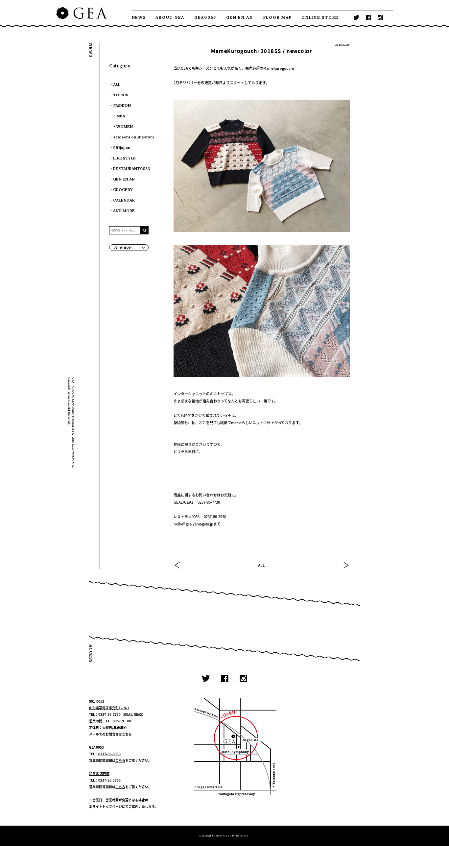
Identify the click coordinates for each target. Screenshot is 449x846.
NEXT (346, 565)
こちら (127, 734)
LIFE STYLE (124, 158)
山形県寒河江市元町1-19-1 (109, 707)
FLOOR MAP (277, 17)
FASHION (122, 106)
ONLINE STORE (320, 17)
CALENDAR (124, 200)
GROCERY (123, 190)
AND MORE (124, 211)
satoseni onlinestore (133, 137)
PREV (177, 565)
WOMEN (124, 127)
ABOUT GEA (169, 17)
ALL (261, 565)
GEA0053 (205, 17)
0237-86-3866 (109, 780)
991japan (121, 148)
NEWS (139, 17)
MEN (121, 116)
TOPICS (120, 95)
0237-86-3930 (109, 753)
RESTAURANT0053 (131, 169)
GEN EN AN (239, 17)
